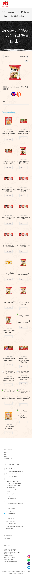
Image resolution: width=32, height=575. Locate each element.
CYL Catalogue (7, 538)
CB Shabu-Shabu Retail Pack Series (14, 471)
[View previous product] (3, 56)
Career (5, 456)
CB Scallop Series (10, 506)
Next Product (23, 56)
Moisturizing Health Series (13, 489)
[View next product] (27, 56)
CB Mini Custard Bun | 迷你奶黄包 (8, 218)
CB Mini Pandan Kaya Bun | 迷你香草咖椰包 (8, 246)
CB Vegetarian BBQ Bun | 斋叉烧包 (23, 246)
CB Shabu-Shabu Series (11, 469)
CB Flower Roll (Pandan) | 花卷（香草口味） (23, 162)
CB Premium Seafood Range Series (14, 503)
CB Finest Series (10, 479)
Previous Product (9, 56)
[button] (26, 61)
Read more (8, 139)
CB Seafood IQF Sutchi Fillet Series (14, 516)
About (5, 454)
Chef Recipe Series (11, 492)
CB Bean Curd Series (11, 498)
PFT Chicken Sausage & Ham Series (14, 526)
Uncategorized (9, 528)
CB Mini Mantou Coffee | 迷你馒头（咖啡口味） (23, 132)
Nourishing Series (11, 487)
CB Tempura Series (10, 508)
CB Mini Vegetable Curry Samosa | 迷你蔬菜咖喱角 (23, 398)
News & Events (8, 458)
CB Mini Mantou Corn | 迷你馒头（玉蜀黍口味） (23, 322)
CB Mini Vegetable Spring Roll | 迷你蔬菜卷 (8, 397)
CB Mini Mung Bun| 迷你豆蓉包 (23, 218)
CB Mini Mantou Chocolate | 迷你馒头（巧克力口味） (23, 360)
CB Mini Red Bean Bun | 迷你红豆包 (23, 190)
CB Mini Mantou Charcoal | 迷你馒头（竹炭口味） (8, 162)
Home (5, 452)
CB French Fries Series (11, 476)
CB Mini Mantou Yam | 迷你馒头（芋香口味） (8, 359)
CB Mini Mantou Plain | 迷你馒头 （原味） (23, 378)
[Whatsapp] (28, 560)
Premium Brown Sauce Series (14, 483)
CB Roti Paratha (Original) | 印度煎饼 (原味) (8, 133)
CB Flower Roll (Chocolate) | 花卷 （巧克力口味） (23, 302)
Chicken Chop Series (11, 494)
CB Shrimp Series (10, 511)
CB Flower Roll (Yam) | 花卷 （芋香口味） (9, 302)
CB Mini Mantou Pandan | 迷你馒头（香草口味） (8, 379)
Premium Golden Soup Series (14, 485)
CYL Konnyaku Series (11, 523)
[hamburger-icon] (28, 4)
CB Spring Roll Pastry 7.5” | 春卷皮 (23, 416)
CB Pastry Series (13, 101)
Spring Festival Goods (12, 496)
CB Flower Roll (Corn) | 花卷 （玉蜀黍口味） (23, 274)
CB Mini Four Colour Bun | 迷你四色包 (8, 190)
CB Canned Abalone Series (12, 474)
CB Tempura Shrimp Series (12, 501)
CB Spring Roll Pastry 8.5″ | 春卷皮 (8, 427)
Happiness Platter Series (13, 481)
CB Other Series (10, 518)
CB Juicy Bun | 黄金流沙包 (9, 274)
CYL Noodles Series (11, 521)
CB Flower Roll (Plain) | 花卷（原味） (9, 331)
